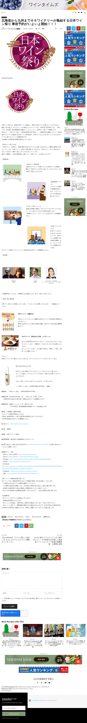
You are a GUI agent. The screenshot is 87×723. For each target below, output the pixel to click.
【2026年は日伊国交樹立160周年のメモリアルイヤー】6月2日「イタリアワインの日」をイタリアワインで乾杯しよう (74, 132)
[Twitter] (74, 28)
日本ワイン (47, 517)
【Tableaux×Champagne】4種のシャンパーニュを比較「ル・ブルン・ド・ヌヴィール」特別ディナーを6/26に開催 (32, 644)
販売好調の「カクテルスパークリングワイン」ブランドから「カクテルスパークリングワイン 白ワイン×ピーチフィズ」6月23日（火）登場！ (78, 159)
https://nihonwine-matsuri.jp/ (20, 424)
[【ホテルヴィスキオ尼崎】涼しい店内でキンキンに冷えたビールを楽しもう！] (76, 630)
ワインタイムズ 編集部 (13, 28)
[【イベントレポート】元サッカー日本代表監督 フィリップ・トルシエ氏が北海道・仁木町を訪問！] (67, 183)
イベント (4, 17)
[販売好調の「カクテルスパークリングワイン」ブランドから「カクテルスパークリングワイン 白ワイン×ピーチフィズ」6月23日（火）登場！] (67, 154)
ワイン (28, 517)
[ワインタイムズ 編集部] (3, 28)
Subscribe (14, 714)
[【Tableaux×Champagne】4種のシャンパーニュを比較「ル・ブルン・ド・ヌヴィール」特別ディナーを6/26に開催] (67, 171)
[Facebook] (73, 12)
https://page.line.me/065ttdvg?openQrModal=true (23, 473)
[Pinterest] (78, 28)
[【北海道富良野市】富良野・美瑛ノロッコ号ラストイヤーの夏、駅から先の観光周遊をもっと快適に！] (67, 140)
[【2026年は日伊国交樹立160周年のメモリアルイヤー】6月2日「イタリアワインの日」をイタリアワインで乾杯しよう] (74, 118)
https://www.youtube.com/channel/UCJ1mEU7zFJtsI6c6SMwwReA (30, 459)
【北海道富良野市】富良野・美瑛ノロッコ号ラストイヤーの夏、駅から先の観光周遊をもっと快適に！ (78, 143)
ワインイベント (36, 517)
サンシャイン (19, 517)
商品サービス (74, 137)
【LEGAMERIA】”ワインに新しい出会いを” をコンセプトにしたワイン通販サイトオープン (16, 540)
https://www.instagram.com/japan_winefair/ (24, 471)
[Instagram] (75, 12)
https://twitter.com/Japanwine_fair (19, 461)
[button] (85, 13)
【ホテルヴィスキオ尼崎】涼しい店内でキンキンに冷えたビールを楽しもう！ (75, 642)
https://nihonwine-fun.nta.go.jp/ (29, 457)
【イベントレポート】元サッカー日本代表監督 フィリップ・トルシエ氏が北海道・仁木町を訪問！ (78, 186)
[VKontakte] (78, 12)
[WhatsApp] (83, 28)
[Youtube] (81, 12)
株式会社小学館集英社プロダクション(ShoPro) (16, 520)
